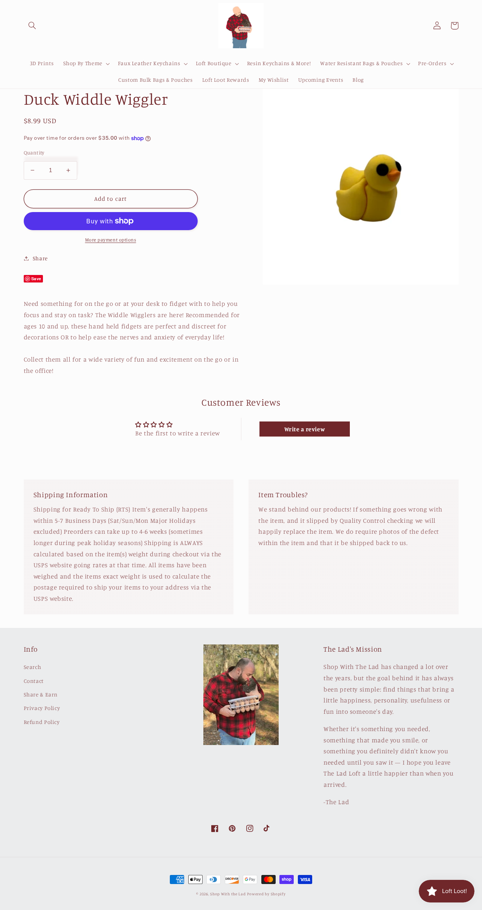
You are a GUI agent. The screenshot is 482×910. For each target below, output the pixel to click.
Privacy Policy (42, 708)
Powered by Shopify (266, 894)
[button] (32, 25)
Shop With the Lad (228, 894)
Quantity (34, 153)
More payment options (110, 240)
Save (36, 278)
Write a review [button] (304, 429)
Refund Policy (42, 722)
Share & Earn (41, 694)
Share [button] (40, 258)
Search (32, 667)
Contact (34, 681)
